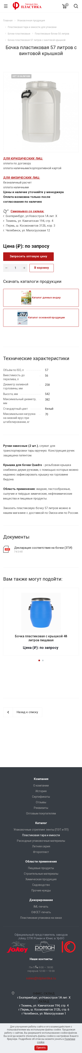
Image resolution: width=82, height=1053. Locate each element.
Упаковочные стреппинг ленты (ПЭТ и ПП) (41, 829)
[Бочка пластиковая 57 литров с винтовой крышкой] (41, 111)
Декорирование (41, 900)
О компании (41, 785)
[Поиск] (76, 6)
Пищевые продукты (41, 868)
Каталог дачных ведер (46, 297)
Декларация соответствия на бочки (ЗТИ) (43, 548)
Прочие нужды (41, 890)
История (41, 791)
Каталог (41, 823)
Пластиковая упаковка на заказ (41, 917)
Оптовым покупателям (41, 813)
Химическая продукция (41, 879)
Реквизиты (41, 807)
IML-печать (41, 906)
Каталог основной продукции (46, 317)
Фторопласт (41, 852)
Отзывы (41, 802)
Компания (41, 779)
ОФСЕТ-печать (41, 912)
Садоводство (41, 884)
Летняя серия (41, 846)
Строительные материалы (41, 873)
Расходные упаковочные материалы (41, 840)
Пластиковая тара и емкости (41, 835)
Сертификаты (41, 796)
